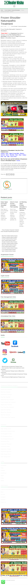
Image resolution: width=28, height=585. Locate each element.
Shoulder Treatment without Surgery (9, 241)
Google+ (11, 174)
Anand (2, 478)
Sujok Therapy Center (6, 456)
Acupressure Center (5, 446)
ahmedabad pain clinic (7, 163)
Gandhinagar (3, 473)
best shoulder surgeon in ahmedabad (19, 163)
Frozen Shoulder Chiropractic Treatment (10, 230)
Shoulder (12, 155)
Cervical (3, 155)
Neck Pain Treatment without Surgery (10, 243)
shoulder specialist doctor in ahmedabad (17, 168)
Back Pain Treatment (5, 392)
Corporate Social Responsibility (8, 489)
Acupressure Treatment (6, 444)
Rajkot (2, 475)
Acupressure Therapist (6, 449)
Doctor (2, 37)
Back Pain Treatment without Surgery (10, 235)
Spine (7, 155)
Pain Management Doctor (6, 436)
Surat (2, 468)
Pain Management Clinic (6, 433)
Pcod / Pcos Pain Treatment (7, 407)
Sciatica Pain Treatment (6, 389)
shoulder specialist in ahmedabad (7, 169)
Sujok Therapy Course (6, 428)
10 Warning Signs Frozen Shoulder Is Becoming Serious (23, 206)
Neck (16, 155)
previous (25, 198)
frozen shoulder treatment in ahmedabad (8, 165)
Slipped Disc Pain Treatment (7, 399)
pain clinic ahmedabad (20, 165)
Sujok (17, 36)
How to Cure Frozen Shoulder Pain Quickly (14, 204)
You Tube (3, 494)
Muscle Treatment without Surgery (9, 245)
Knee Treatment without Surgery (8, 240)
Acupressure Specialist (6, 451)
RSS (14, 6)
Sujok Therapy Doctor (6, 454)
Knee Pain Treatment (5, 397)
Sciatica (3, 153)
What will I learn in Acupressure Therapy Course (12, 366)
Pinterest (13, 174)
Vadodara (3, 470)
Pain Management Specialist (7, 438)
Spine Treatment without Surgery (9, 251)
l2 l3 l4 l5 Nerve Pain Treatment (8, 417)
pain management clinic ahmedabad (17, 166)
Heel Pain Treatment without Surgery (9, 248)
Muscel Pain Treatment (6, 412)
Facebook (7, 174)
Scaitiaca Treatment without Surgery (9, 237)
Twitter (9, 174)
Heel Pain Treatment (5, 414)
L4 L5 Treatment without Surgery (9, 249)
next (26, 198)
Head (20, 155)
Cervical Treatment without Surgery (9, 238)
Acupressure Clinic (5, 441)
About (2, 492)
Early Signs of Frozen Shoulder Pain (4, 204)
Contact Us (3, 502)
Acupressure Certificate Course (8, 431)
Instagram (3, 497)
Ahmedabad (3, 465)
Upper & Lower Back (14, 153)
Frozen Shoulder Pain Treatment (8, 402)
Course (18, 160)
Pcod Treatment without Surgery (8, 246)
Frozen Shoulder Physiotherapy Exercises (10, 231)
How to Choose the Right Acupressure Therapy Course (13, 377)
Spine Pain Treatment (6, 409)
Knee (7, 153)
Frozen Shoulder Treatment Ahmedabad (18, 26)
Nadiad (2, 480)
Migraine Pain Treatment (6, 404)
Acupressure (14, 33)
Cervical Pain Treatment (6, 394)
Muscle (22, 153)
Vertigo (24, 155)
